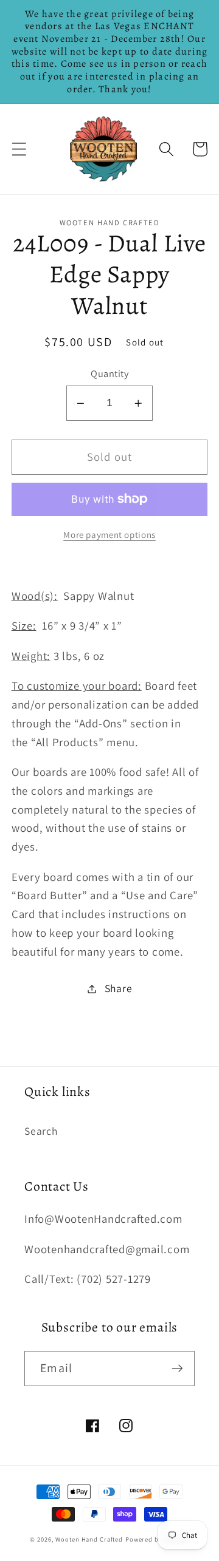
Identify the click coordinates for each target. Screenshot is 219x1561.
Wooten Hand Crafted (89, 1539)
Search (41, 1131)
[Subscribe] (177, 1368)
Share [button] (119, 988)
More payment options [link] (109, 534)
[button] (19, 149)
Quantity (109, 373)
